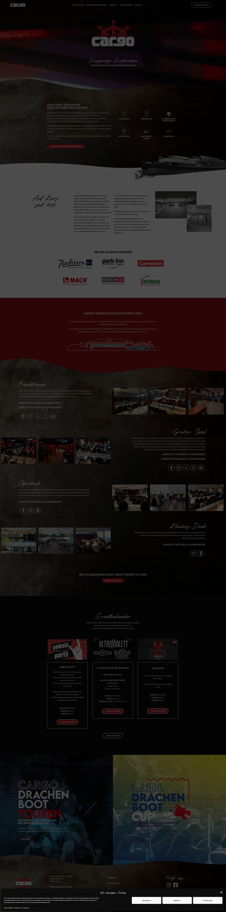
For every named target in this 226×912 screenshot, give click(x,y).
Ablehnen (177, 900)
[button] (221, 892)
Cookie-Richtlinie (8, 908)
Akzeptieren (146, 900)
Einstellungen (208, 900)
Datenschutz (17, 908)
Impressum (25, 908)
